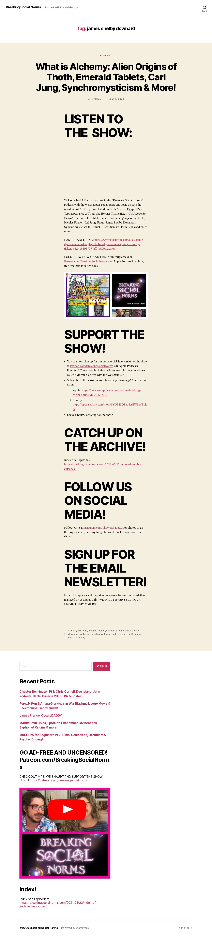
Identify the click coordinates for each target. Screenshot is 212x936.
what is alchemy (76, 637)
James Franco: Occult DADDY (40, 715)
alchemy (72, 630)
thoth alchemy (119, 634)
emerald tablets (96, 630)
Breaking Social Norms (23, 7)
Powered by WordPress (75, 927)
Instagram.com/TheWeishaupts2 (103, 528)
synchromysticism (100, 634)
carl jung (82, 630)
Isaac (98, 98)
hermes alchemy (115, 630)
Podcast (106, 55)
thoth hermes (135, 634)
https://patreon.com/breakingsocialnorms (59, 780)
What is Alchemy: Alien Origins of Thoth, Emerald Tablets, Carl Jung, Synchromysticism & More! (106, 77)
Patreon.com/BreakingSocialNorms (85, 261)
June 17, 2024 (116, 98)
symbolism (84, 634)
